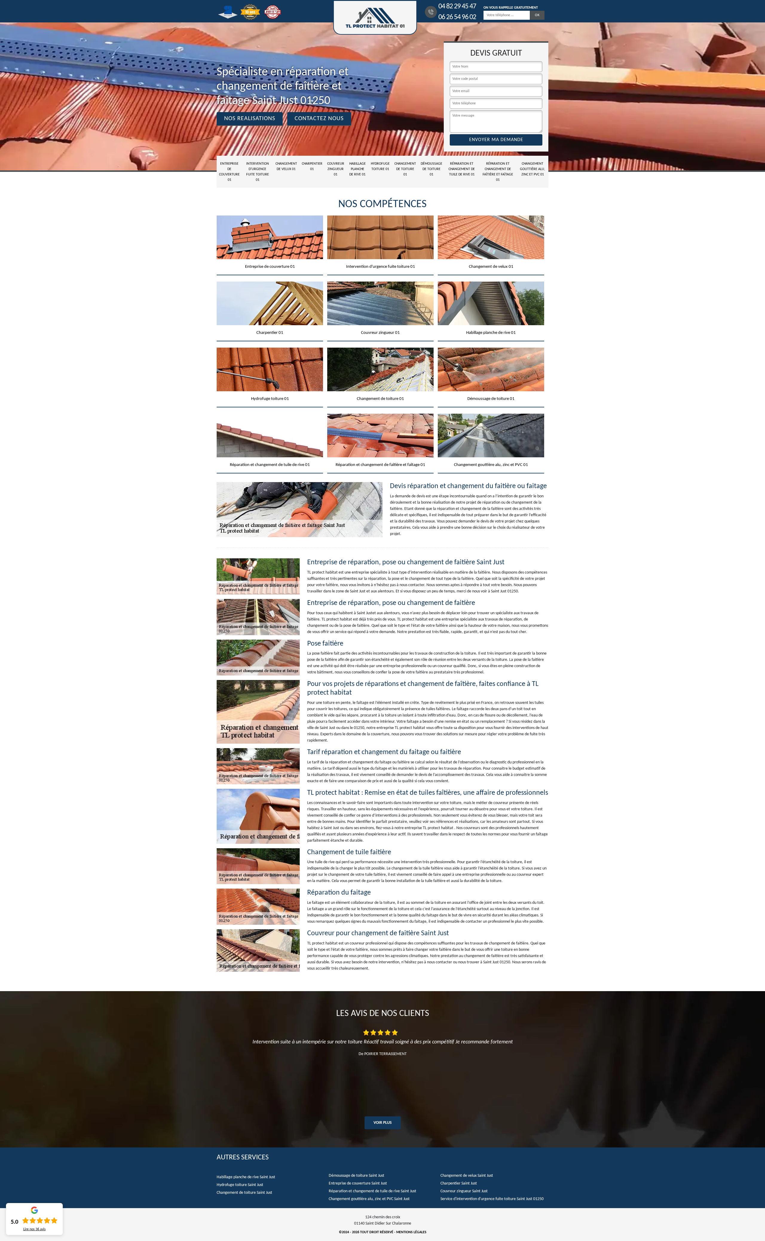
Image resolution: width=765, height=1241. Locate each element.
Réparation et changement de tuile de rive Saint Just (372, 1191)
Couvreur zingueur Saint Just (464, 1191)
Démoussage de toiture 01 (431, 169)
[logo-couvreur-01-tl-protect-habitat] (375, 17)
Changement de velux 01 (286, 166)
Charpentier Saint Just (458, 1183)
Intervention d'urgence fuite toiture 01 (257, 172)
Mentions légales (411, 1232)
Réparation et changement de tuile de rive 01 (462, 169)
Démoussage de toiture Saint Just (356, 1175)
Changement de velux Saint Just (466, 1175)
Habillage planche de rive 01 (357, 169)
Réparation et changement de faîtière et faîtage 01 (498, 172)
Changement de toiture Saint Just (244, 1192)
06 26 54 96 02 (457, 17)
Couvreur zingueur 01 (335, 169)
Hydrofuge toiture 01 (380, 166)
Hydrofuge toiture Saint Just (240, 1185)
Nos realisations (249, 119)
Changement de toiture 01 (405, 169)
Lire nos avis (34, 1229)
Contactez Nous (319, 119)
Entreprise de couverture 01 (229, 172)
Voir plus (383, 1123)
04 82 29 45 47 (457, 6)
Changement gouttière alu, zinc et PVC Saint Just (369, 1199)
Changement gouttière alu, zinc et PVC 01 (532, 169)
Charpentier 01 (312, 166)
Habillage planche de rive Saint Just (246, 1177)
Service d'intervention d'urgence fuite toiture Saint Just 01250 (492, 1199)
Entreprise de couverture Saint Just (358, 1183)
